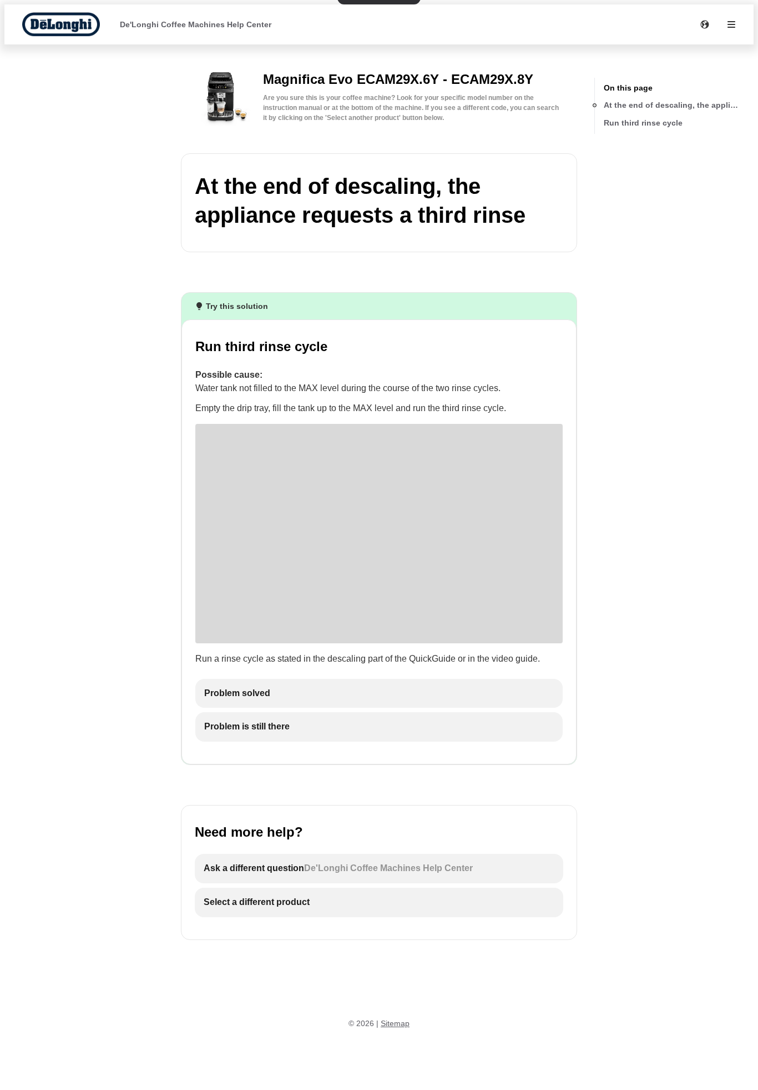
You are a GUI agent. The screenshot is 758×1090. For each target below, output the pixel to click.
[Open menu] (731, 24)
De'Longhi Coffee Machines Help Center (195, 24)
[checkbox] (379, 693)
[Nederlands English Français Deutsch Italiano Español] (704, 24)
